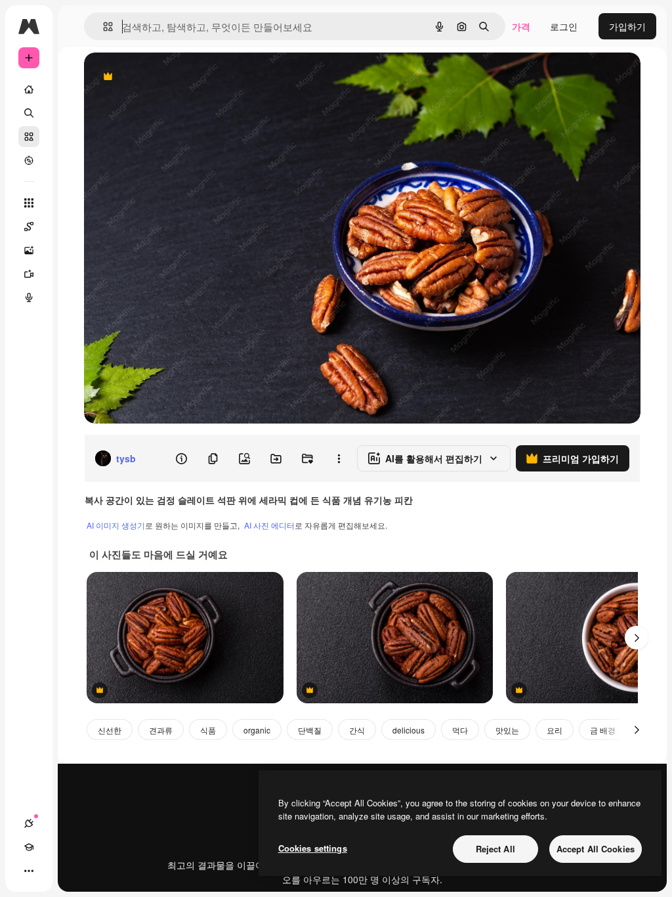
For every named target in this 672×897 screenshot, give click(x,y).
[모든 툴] (28, 202)
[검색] (28, 112)
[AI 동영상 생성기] (28, 273)
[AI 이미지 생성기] (28, 250)
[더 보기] (28, 870)
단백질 (310, 729)
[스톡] (28, 136)
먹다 (460, 729)
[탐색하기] (28, 160)
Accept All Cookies (595, 848)
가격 (521, 26)
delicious (408, 729)
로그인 (564, 26)
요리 (554, 729)
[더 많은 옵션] (339, 458)
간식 (357, 729)
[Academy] (28, 847)
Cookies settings (312, 848)
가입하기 (627, 26)
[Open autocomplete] (103, 27)
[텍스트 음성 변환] (28, 297)
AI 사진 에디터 (269, 525)
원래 (159, 77)
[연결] (28, 823)
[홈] (28, 89)
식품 (208, 729)
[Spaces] (28, 226)
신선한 (109, 729)
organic (256, 729)
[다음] (636, 637)
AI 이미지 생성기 (116, 525)
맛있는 (507, 729)
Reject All (495, 848)
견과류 (161, 729)
